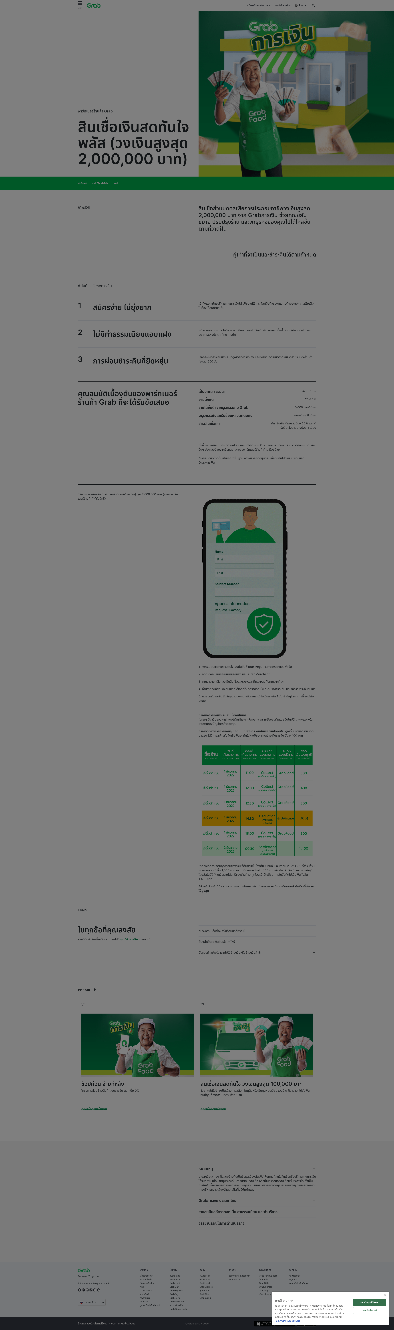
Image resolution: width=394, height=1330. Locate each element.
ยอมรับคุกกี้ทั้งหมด (369, 1302)
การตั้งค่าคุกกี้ (369, 1310)
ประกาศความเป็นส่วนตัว (288, 1320)
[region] (330, 1308)
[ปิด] (385, 1295)
